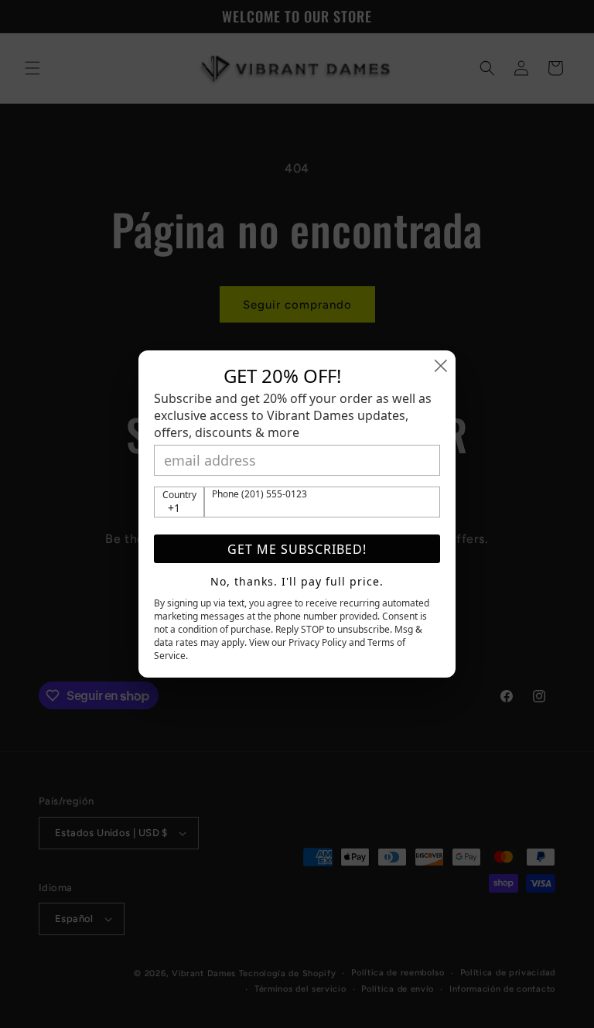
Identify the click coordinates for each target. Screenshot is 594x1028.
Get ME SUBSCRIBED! (297, 549)
